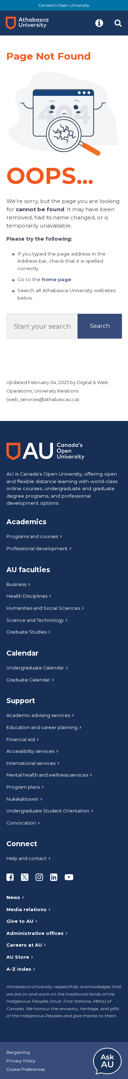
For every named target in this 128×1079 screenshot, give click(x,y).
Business (16, 584)
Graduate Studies (26, 632)
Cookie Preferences (25, 1069)
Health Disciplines (26, 596)
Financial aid (20, 739)
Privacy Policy (21, 1060)
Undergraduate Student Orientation (47, 811)
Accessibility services (30, 751)
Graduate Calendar (28, 680)
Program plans (23, 787)
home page (56, 279)
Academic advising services (38, 715)
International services (30, 763)
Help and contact (26, 858)
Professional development (37, 548)
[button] (99, 23)
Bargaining (18, 1052)
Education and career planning (42, 727)
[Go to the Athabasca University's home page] (30, 23)
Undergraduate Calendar (35, 667)
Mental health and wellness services (47, 775)
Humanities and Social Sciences (43, 608)
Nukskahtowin (22, 799)
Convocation (21, 823)
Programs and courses (32, 536)
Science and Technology (35, 620)
